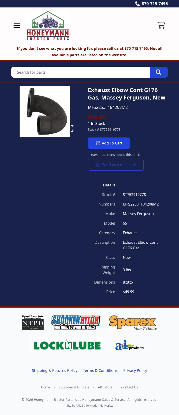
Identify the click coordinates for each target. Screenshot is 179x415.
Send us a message (119, 164)
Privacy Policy (135, 370)
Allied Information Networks (94, 406)
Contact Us (129, 387)
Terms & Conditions (100, 370)
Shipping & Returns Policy (54, 370)
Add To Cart (112, 143)
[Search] (159, 72)
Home (45, 387)
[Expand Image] (70, 128)
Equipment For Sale (74, 387)
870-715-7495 (155, 3)
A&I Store (105, 387)
